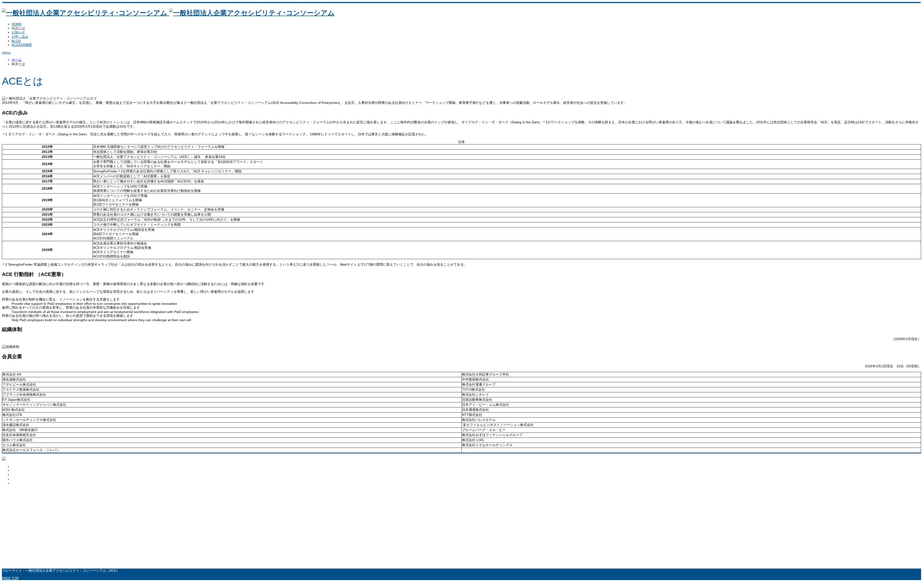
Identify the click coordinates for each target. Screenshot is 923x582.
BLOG (16, 41)
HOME (17, 24)
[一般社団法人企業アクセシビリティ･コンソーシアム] (168, 13)
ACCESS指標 (22, 45)
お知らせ (18, 32)
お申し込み (20, 36)
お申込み (18, 479)
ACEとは (18, 28)
